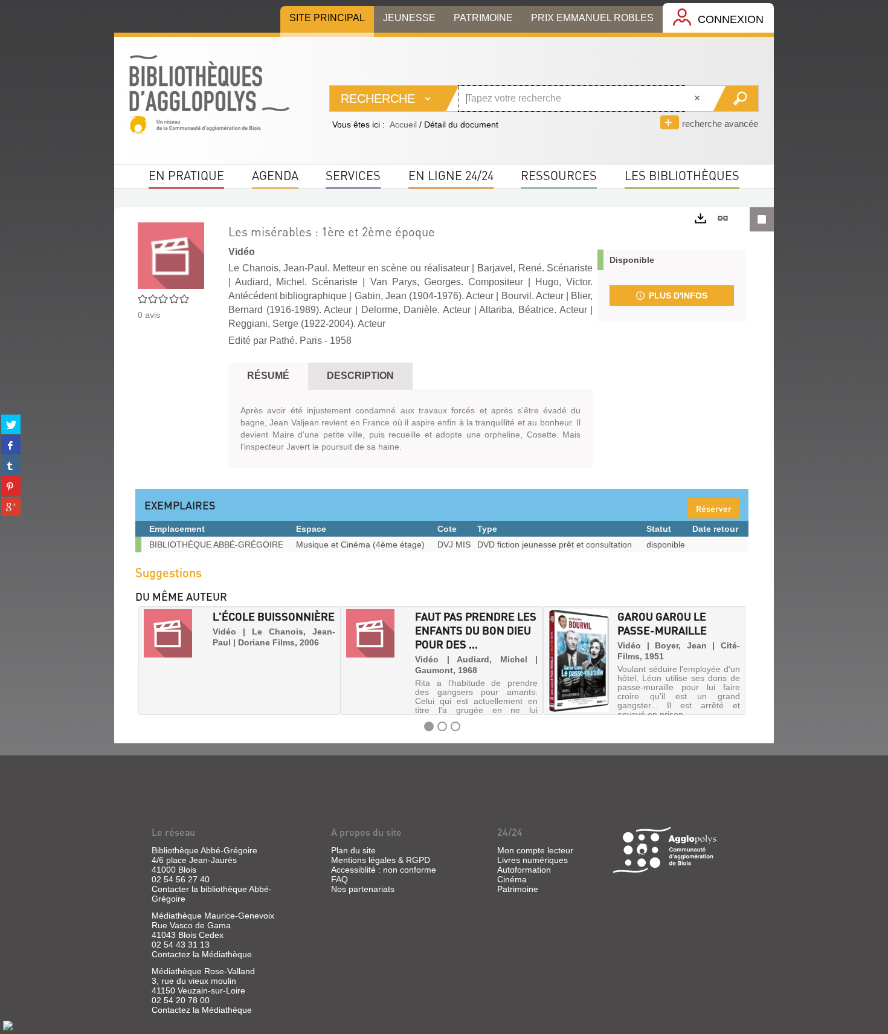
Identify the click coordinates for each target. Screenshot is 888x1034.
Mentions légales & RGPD (380, 860)
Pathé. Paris (295, 340)
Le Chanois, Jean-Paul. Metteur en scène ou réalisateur (348, 268)
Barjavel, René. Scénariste (535, 268)
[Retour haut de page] (8, 1025)
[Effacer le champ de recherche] (698, 98)
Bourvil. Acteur (532, 296)
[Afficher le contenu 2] (442, 726)
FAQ (339, 879)
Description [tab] (360, 375)
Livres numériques (532, 860)
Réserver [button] (714, 508)
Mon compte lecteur (535, 850)
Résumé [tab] (268, 375)
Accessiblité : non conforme (383, 869)
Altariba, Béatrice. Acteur (533, 310)
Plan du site (353, 850)
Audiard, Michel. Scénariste (296, 282)
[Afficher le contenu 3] (455, 726)
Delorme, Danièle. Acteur (416, 310)
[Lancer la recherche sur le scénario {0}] (735, 98)
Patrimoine (517, 889)
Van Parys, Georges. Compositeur (446, 282)
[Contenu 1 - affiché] (429, 726)
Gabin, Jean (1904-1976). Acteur (424, 296)
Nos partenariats (362, 889)
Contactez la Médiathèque (202, 954)
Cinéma (512, 879)
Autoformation (524, 869)
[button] (148, 660)
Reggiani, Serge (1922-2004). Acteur (306, 323)
